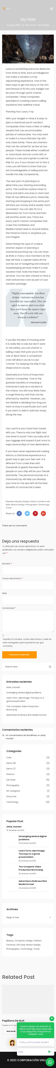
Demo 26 (11, 763)
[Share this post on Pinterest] (35, 513)
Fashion (33, 501)
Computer (20, 940)
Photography (31, 504)
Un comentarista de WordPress (21, 735)
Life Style (10, 779)
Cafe (8, 757)
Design (26, 501)
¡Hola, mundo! (13, 687)
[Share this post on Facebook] (19, 513)
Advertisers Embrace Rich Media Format (26, 715)
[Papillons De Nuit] (28, 999)
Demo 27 (11, 768)
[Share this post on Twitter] (27, 513)
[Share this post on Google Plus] (43, 513)
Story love (11, 796)
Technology (43, 504)
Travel (8, 507)
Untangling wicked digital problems (23, 692)
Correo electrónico (12, 578)
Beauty (18, 501)
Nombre (7, 563)
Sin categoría (13, 790)
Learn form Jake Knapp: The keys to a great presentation (32, 854)
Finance (10, 774)
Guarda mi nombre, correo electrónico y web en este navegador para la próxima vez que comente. (27, 642)
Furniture (42, 501)
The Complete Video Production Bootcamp (31, 868)
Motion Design (17, 504)
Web (4, 593)
